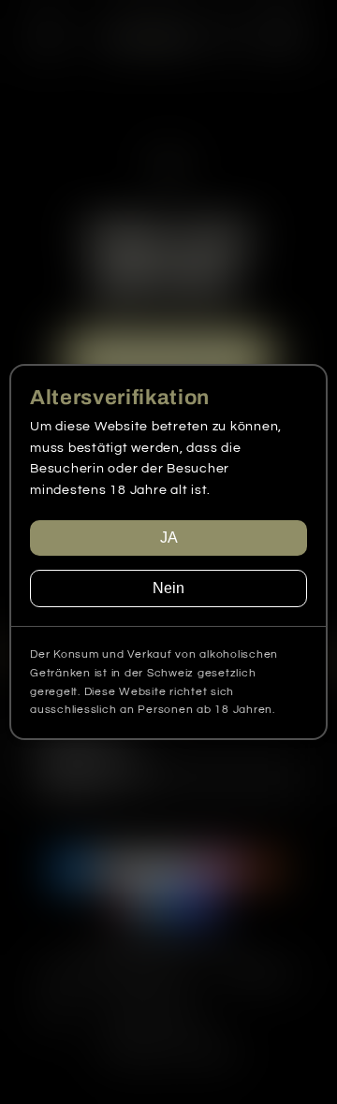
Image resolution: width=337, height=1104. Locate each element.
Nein (168, 588)
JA (169, 537)
